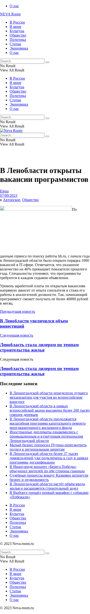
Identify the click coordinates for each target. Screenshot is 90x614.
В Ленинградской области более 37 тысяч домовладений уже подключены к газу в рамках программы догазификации (49, 458)
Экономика (19, 48)
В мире (15, 27)
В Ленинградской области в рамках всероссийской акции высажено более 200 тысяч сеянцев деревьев (50, 410)
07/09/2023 (8, 195)
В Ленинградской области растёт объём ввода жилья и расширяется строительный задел (47, 486)
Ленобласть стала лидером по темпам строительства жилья (39, 371)
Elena (4, 191)
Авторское (11, 200)
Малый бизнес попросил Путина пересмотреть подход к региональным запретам (48, 447)
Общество (18, 35)
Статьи (15, 44)
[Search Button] (47, 62)
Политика (18, 40)
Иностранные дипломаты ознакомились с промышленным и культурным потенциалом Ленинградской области (46, 436)
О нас (14, 6)
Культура (17, 31)
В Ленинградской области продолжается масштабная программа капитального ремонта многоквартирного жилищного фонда (48, 423)
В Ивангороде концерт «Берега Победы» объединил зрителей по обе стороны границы (47, 469)
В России (17, 22)
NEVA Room (10, 14)
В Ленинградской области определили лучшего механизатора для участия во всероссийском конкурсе (49, 397)
